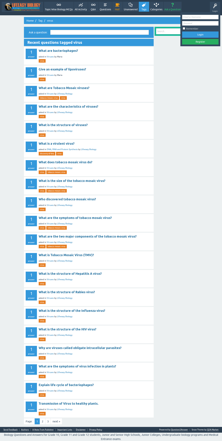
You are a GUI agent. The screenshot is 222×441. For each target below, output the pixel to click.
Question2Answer (179, 429)
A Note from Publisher (43, 430)
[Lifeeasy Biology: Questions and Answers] (22, 7)
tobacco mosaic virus (49, 98)
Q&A (93, 9)
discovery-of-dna (47, 154)
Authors (25, 430)
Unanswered (131, 9)
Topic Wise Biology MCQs (59, 9)
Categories (156, 9)
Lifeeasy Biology (64, 94)
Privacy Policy (95, 430)
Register (200, 41)
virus (42, 61)
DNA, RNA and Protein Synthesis (62, 149)
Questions (105, 9)
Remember (192, 28)
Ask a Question (172, 9)
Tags (144, 9)
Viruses (50, 56)
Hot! (117, 9)
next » (56, 421)
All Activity (81, 9)
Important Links (64, 430)
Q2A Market (213, 429)
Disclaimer (81, 430)
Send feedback (10, 430)
